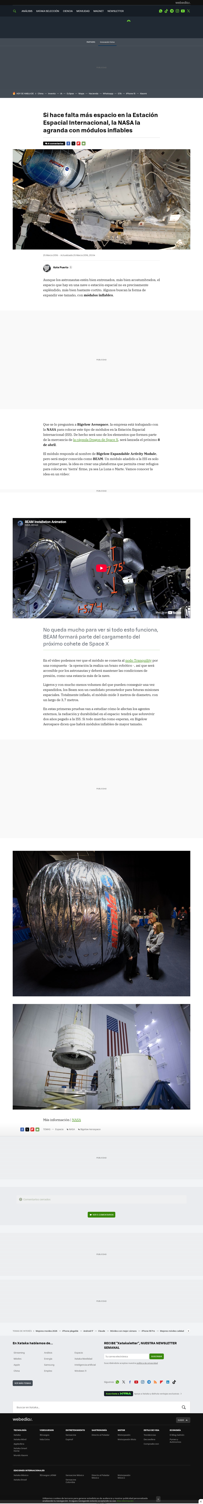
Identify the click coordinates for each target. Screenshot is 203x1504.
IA (61, 93)
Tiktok (166, 11)
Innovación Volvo (107, 42)
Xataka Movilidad (83, 1358)
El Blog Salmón (177, 1434)
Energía (48, 1358)
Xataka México (21, 1475)
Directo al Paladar (100, 1434)
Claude (102, 1330)
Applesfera (19, 1443)
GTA (119, 93)
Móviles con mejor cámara (123, 1330)
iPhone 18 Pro (148, 1330)
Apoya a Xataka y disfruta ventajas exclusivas (156, 1393)
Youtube (183, 11)
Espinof (69, 1439)
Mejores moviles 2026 (47, 1330)
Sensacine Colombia (71, 1481)
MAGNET (98, 11)
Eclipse (70, 93)
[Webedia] (182, 2)
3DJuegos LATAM (48, 1475)
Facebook (68, 143)
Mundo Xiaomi (21, 1455)
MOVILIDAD (83, 11)
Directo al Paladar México (100, 1476)
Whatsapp (108, 93)
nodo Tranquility (138, 660)
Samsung (49, 1364)
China (40, 93)
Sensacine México (75, 1475)
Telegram (172, 11)
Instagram (177, 11)
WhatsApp (161, 11)
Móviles (18, 1358)
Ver (103, 1214)
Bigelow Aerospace (90, 1129)
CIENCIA (68, 11)
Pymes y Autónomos (175, 1440)
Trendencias (150, 1434)
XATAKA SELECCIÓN (47, 11)
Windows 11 (80, 1370)
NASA (76, 1120)
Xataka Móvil (20, 1439)
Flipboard (78, 143)
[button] (62, 267)
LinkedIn (167, 1381)
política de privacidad (147, 1363)
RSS (155, 1381)
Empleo (48, 1370)
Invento (52, 93)
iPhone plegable (70, 1330)
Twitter (188, 11)
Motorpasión (124, 1434)
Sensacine (71, 1434)
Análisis (48, 1352)
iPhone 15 (130, 93)
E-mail (83, 143)
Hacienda (93, 93)
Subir (181, 1420)
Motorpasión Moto (127, 1439)
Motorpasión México (124, 1476)
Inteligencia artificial (85, 1364)
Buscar (184, 1407)
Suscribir (156, 1356)
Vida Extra (45, 1439)
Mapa (81, 93)
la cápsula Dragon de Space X (95, 439)
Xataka (17, 1434)
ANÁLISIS (27, 11)
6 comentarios (55, 143)
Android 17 (88, 1330)
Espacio (59, 1129)
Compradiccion (151, 1443)
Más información (125, 1500)
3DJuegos (44, 1434)
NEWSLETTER (116, 11)
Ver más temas (22, 1383)
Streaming (19, 1352)
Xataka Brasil (20, 1479)
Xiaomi (143, 93)
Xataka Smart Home (20, 1449)
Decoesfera (149, 1439)
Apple (17, 1364)
